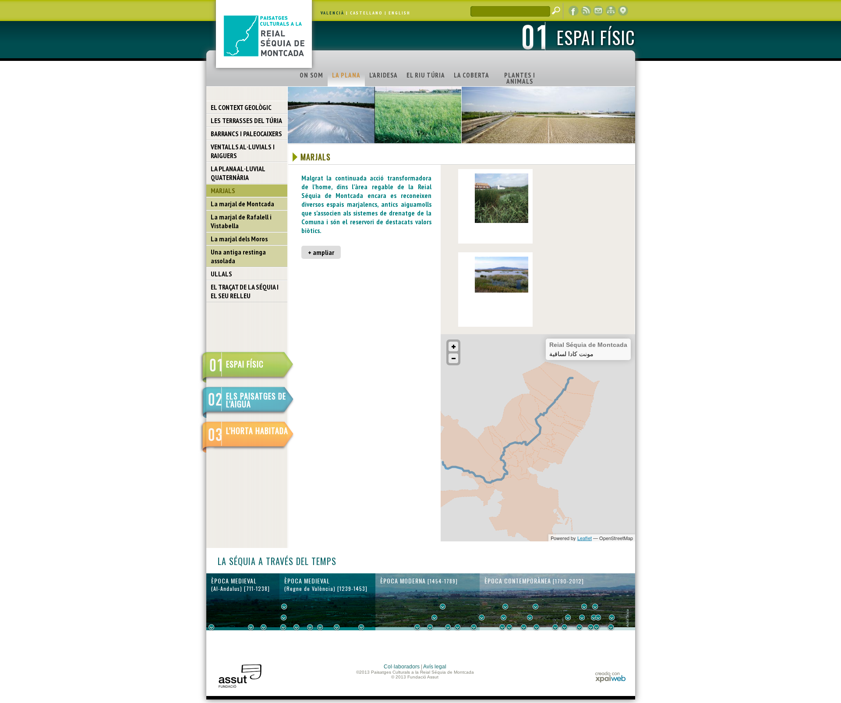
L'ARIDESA (383, 75)
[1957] (597, 627)
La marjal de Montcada (242, 203)
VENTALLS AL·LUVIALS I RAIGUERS (243, 151)
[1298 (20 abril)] (310, 627)
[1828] (509, 627)
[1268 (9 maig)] (296, 627)
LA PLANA (346, 75)
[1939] (584, 607)
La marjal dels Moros (239, 238)
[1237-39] (283, 627)
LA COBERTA (471, 75)
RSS (586, 11)
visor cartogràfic (623, 11)
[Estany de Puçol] (502, 221)
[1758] (474, 627)
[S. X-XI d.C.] (251, 627)
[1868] (537, 627)
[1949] (591, 627)
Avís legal (434, 667)
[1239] (284, 618)
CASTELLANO (366, 13)
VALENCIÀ (332, 13)
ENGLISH (399, 13)
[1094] (264, 627)
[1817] (502, 627)
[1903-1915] (568, 618)
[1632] (434, 618)
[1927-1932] (579, 627)
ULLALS (221, 273)
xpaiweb (610, 676)
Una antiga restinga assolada (238, 256)
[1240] (284, 607)
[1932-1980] (612, 618)
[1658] (443, 607)
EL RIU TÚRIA (425, 75)
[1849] (524, 627)
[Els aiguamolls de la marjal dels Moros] (502, 290)
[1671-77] (448, 627)
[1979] (611, 627)
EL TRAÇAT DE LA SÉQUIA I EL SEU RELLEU (245, 291)
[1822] (505, 607)
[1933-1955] (595, 607)
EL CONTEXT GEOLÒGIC (241, 107)
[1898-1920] (565, 627)
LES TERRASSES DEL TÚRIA (246, 120)
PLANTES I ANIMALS (519, 78)
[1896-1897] (555, 627)
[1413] (361, 627)
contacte (598, 11)
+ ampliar (321, 252)
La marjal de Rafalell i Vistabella (241, 221)
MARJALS (223, 190)
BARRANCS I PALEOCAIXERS (246, 133)
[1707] (458, 627)
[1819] (504, 618)
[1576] (417, 627)
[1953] (594, 618)
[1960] (598, 618)
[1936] (582, 618)
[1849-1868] (530, 618)
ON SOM (311, 75)
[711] (212, 627)
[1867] (536, 607)
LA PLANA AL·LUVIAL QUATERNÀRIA (238, 173)
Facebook (574, 11)
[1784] (482, 618)
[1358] (337, 627)
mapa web (610, 11)
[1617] (430, 627)
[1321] (320, 627)
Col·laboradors (402, 667)
